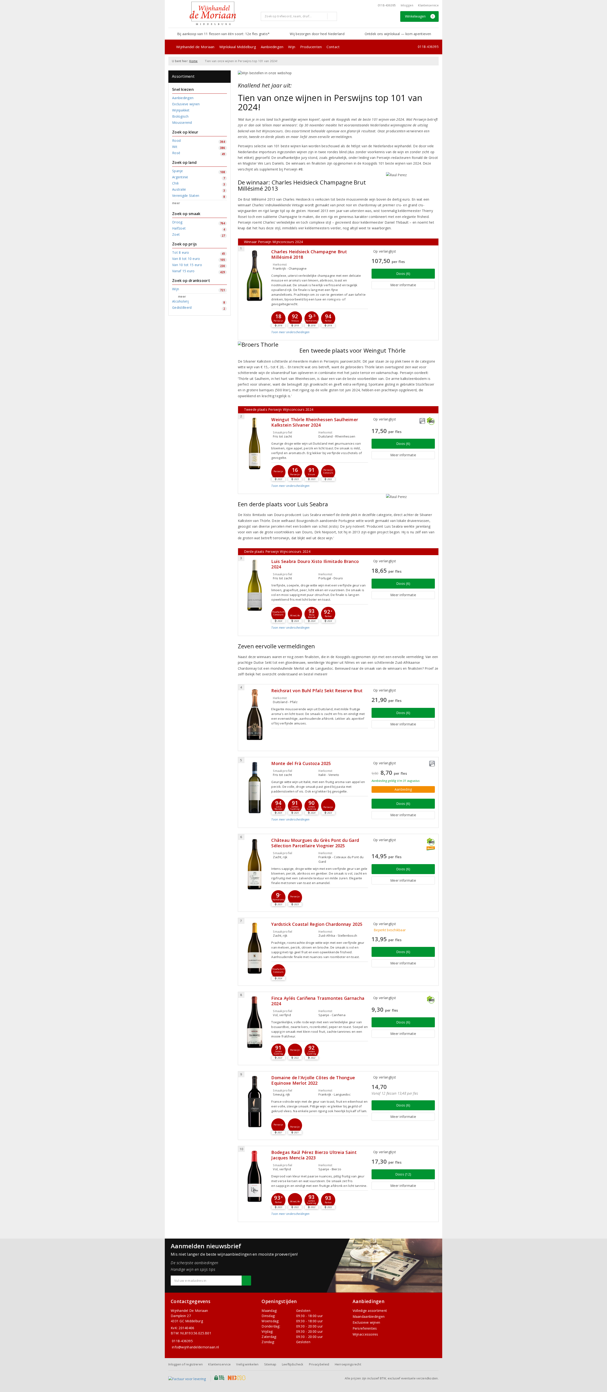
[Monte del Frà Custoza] (255, 787)
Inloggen (407, 5)
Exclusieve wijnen (366, 1322)
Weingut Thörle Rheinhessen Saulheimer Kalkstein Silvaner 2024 (314, 422)
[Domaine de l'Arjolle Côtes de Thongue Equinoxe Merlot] (255, 1101)
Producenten (311, 46)
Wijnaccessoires (365, 1334)
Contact (333, 46)
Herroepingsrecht (348, 1364)
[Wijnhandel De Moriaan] (213, 13)
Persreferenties (365, 1328)
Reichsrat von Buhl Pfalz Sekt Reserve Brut (317, 690)
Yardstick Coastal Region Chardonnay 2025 (316, 924)
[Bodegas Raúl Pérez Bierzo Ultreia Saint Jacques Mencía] (255, 1176)
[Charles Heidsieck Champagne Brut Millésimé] (255, 275)
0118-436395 (387, 5)
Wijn (291, 46)
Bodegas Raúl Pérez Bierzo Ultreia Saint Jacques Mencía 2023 (313, 1155)
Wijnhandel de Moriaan (195, 46)
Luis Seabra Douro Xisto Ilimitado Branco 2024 (315, 564)
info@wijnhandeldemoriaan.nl (195, 1347)
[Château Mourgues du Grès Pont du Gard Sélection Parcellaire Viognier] (255, 864)
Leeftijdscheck (293, 1364)
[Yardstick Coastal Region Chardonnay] (255, 948)
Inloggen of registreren (185, 1364)
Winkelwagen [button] (419, 16)
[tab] (319, 335)
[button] (278, 318)
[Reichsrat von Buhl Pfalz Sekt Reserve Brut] (255, 714)
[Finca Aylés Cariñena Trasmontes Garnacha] (255, 1022)
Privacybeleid (319, 1364)
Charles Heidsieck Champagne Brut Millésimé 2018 (309, 254)
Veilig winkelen (247, 1364)
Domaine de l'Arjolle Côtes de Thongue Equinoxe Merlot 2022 (313, 1080)
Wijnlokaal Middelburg (237, 46)
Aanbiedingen (272, 46)
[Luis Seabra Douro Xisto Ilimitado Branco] (255, 585)
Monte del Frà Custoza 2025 (301, 763)
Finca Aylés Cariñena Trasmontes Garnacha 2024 (317, 1001)
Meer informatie (403, 285)
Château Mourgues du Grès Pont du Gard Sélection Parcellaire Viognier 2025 (315, 843)
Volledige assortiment (370, 1310)
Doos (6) (403, 273)
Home (193, 61)
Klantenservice (428, 5)
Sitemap (270, 1364)
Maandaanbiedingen (369, 1316)
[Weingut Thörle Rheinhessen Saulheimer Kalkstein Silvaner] (255, 443)
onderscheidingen (290, 332)
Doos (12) (403, 1174)
